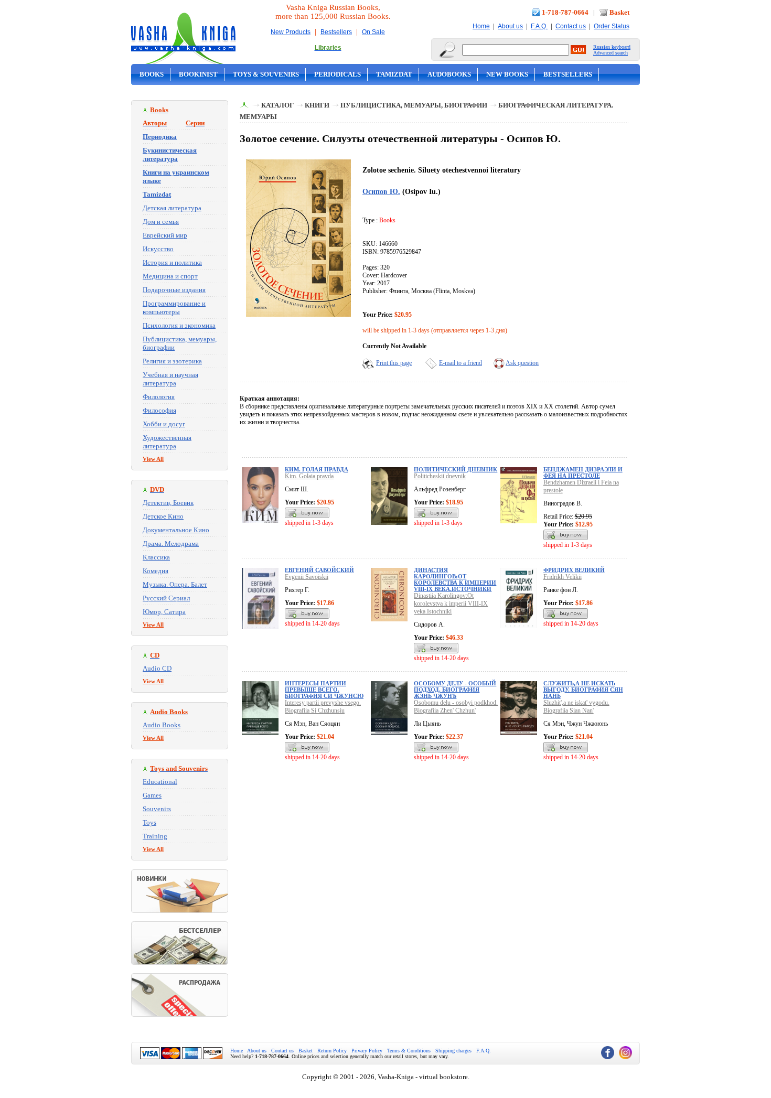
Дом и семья (161, 221)
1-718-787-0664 (565, 12)
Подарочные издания (174, 290)
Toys (149, 822)
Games (152, 795)
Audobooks (449, 74)
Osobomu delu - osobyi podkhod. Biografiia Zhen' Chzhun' (456, 706)
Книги (317, 105)
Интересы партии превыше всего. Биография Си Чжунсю (324, 689)
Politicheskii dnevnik (440, 476)
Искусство (158, 249)
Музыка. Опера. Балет (175, 584)
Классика (156, 557)
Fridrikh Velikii (562, 576)
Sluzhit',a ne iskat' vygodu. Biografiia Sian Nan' (576, 706)
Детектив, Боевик (168, 503)
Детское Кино (163, 516)
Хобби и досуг (164, 424)
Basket (619, 12)
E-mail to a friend (460, 363)
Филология (159, 397)
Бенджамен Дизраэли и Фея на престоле (583, 472)
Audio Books (161, 725)
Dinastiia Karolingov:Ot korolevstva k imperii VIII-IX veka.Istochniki (451, 603)
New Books (507, 74)
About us (510, 26)
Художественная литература (167, 442)
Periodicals (337, 74)
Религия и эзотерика (172, 361)
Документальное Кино (176, 530)
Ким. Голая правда (316, 469)
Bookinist (198, 74)
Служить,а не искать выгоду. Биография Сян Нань (583, 689)
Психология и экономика (179, 325)
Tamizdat (394, 74)
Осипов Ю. (381, 191)
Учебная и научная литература (170, 379)
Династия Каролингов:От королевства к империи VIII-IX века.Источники (455, 579)
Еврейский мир (165, 235)
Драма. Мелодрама (171, 543)
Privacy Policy (366, 1050)
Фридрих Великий (574, 570)
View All (153, 459)
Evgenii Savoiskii (306, 576)
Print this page (394, 363)
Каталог (277, 105)
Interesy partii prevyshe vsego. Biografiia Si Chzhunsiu (323, 706)
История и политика (172, 262)
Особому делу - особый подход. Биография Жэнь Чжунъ (455, 689)
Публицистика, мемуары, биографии (413, 105)
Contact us (570, 26)
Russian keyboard (611, 47)
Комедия (155, 571)
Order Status (611, 26)
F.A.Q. (539, 26)
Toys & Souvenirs (266, 74)
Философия (159, 410)
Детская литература (172, 208)
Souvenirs (157, 809)
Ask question (522, 363)
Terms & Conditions (409, 1050)
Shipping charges (453, 1050)
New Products (290, 32)
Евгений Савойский (319, 570)
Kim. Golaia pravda (309, 476)
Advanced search (610, 53)
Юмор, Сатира (164, 612)
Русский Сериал (166, 598)
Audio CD (157, 668)
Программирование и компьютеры (174, 307)
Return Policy (332, 1050)
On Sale (373, 32)
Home (481, 26)
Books (152, 74)
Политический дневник (455, 469)
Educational (160, 781)
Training (155, 836)
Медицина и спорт (170, 276)
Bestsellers (336, 32)
